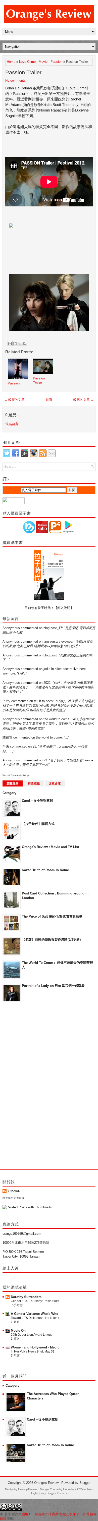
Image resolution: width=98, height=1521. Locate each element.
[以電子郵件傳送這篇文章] (10, 343)
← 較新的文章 (14, 400)
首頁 (49, 400)
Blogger (84, 1483)
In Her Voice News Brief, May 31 (33, 1351)
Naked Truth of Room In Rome (45, 870)
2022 (47, 683)
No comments (15, 80)
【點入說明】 (64, 608)
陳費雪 (7, 737)
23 (34, 746)
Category (9, 793)
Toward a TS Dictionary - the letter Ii (35, 1318)
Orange (14, 1191)
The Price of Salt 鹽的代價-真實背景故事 (52, 916)
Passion (56, 62)
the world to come (56, 719)
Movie (43, 62)
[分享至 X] (19, 343)
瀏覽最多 (13, 783)
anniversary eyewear (58, 641)
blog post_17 (52, 628)
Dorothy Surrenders (26, 1297)
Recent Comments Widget (16, 775)
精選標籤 (34, 783)
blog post (50, 655)
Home (11, 62)
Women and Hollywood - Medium (37, 1347)
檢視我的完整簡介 (14, 1198)
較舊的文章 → (83, 400)
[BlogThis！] (14, 343)
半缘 (6, 746)
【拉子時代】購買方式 (38, 824)
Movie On (18, 1330)
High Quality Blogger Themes (49, 1493)
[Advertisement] (23, 1086)
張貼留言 (11, 424)
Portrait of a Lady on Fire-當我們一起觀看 (53, 986)
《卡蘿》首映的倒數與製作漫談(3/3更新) (51, 939)
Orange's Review (46, 1483)
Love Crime (27, 62)
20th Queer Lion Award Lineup (32, 1334)
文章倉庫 (55, 783)
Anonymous (11, 628)
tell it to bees (43, 701)
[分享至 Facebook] (24, 343)
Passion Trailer (23, 72)
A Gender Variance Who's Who (34, 1314)
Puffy (6, 701)
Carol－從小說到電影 (37, 801)
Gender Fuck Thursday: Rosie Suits (35, 1301)
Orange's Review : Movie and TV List (50, 847)
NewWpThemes (28, 1489)
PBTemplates (85, 1489)
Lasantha (68, 1489)
